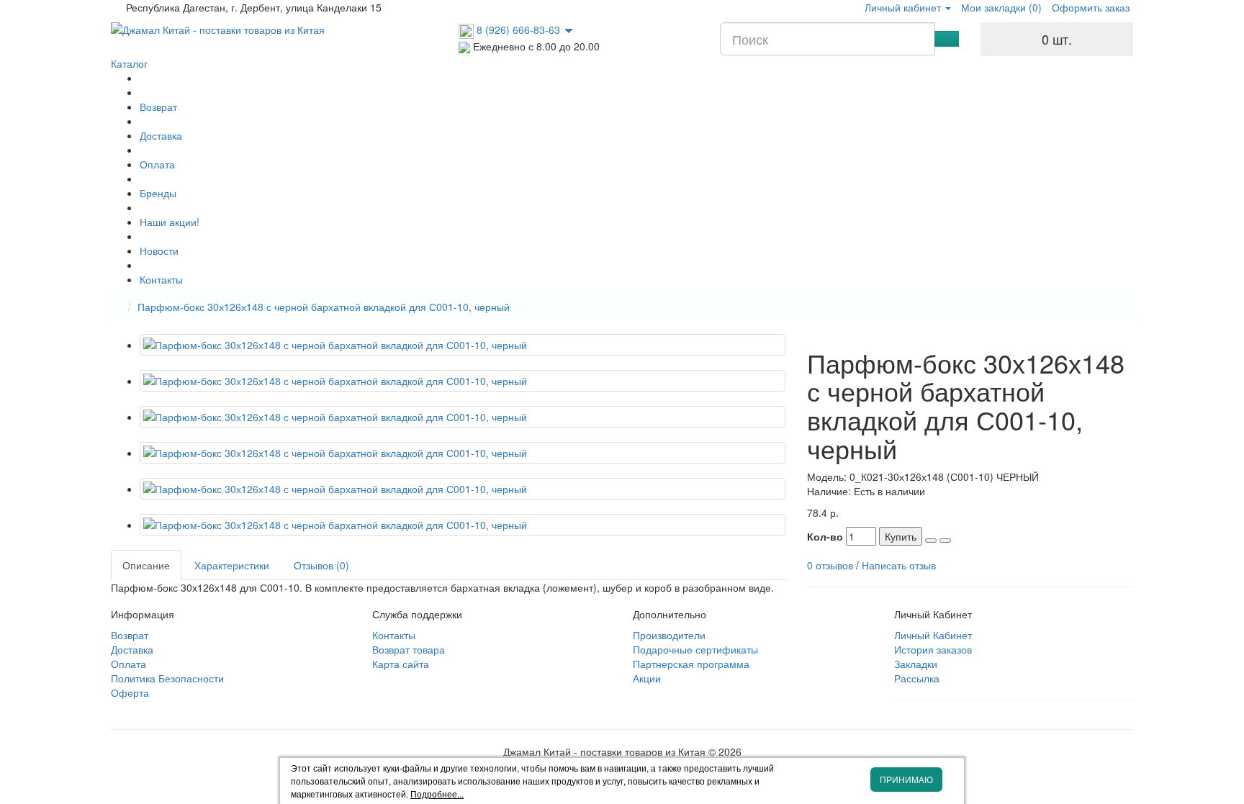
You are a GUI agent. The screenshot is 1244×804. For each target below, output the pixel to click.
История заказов (933, 649)
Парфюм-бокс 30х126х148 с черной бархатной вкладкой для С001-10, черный (324, 306)
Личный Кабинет (933, 635)
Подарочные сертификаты (695, 649)
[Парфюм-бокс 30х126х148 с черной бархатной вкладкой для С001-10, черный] (462, 345)
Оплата (157, 164)
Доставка (161, 135)
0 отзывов (830, 565)
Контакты (161, 279)
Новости (159, 250)
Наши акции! (169, 221)
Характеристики (231, 565)
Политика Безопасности (167, 678)
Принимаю (906, 779)
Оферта (130, 692)
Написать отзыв (899, 565)
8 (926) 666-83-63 (518, 29)
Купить (900, 536)
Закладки (915, 663)
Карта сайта (400, 663)
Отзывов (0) (321, 565)
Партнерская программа (691, 663)
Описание (146, 565)
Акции (647, 678)
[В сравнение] (945, 540)
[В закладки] (931, 540)
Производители (669, 635)
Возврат (158, 106)
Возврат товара (408, 649)
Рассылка (916, 678)
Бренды (158, 193)
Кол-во (825, 536)
